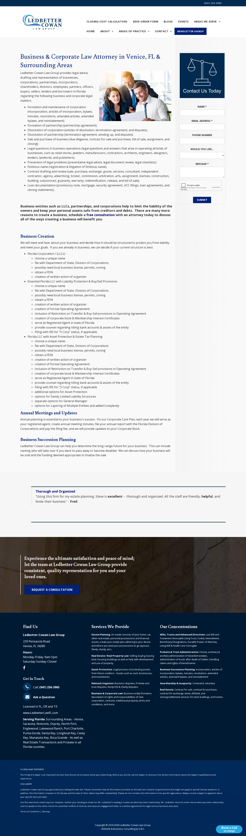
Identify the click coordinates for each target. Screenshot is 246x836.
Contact (161, 31)
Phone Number (202, 135)
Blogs (168, 21)
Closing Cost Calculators (107, 21)
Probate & (166, 652)
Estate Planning (100, 634)
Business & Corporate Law (107, 693)
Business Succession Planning (177, 669)
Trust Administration (185, 652)
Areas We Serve (205, 21)
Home (91, 31)
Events (183, 21)
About (105, 31)
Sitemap (46, 811)
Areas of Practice (132, 31)
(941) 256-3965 (213, 3)
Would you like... (202, 149)
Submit (202, 199)
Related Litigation (102, 683)
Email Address (202, 121)
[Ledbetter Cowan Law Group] (43, 22)
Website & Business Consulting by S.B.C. (123, 828)
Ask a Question (43, 697)
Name (202, 106)
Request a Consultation (52, 590)
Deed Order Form (145, 21)
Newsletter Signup (190, 31)
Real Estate (166, 689)
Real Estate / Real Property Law (110, 655)
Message (202, 164)
